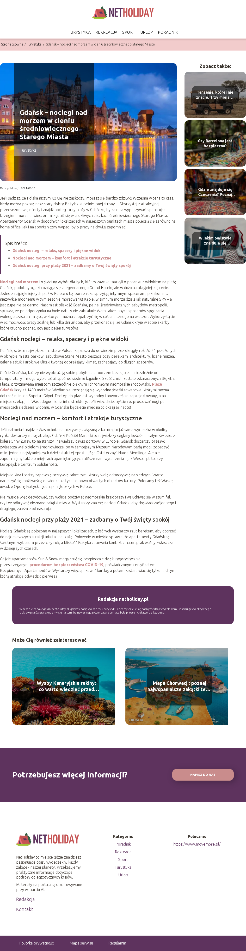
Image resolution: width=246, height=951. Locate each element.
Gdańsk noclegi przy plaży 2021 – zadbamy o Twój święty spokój (71, 265)
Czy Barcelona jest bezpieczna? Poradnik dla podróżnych (215, 144)
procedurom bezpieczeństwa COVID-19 (66, 565)
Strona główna (12, 44)
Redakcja (25, 899)
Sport (128, 32)
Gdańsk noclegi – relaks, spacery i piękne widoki (57, 250)
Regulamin (117, 943)
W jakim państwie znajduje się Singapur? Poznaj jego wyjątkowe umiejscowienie (215, 241)
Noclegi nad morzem (19, 282)
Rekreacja (106, 32)
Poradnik (168, 32)
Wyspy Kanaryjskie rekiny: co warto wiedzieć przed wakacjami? (66, 686)
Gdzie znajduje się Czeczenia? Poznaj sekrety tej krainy (215, 192)
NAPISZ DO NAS (202, 774)
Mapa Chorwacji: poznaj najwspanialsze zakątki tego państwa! (179, 686)
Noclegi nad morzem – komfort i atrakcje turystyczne (61, 258)
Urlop (146, 32)
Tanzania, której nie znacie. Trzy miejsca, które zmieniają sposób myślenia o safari (215, 95)
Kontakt (24, 909)
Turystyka (79, 32)
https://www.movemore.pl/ (197, 844)
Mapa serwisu (81, 943)
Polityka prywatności (36, 943)
